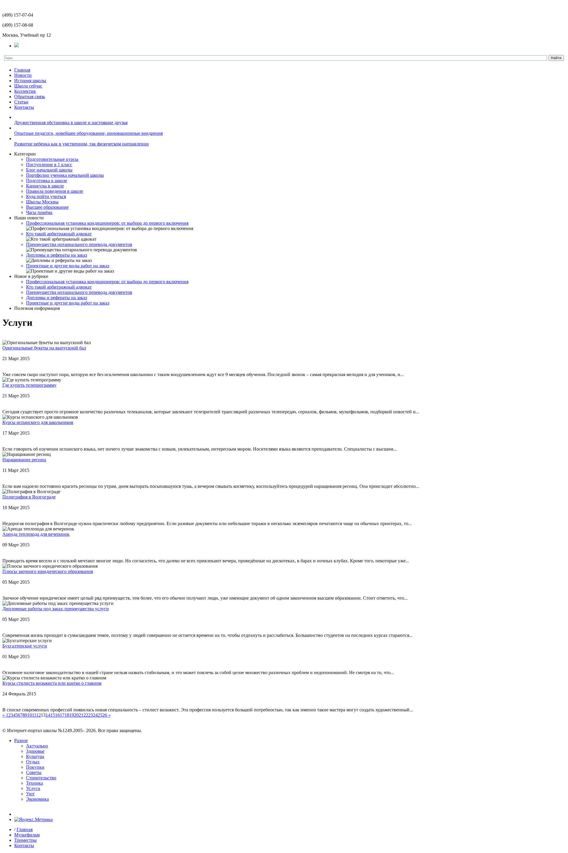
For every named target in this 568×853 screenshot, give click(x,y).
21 (81, 715)
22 (85, 715)
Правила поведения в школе (54, 191)
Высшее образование (47, 207)
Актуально (37, 745)
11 (34, 715)
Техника (34, 783)
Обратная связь (29, 96)
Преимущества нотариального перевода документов (79, 244)
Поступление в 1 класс (49, 164)
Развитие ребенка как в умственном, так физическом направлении (81, 143)
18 (66, 715)
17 (62, 715)
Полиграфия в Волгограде (29, 496)
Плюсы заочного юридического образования (47, 571)
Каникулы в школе (45, 185)
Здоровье (35, 751)
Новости (23, 75)
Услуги (33, 788)
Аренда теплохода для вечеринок (36, 534)
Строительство (41, 777)
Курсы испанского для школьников (37, 422)
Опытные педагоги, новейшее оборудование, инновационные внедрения (88, 133)
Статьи (21, 101)
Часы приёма (39, 212)
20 (76, 715)
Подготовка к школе (46, 180)
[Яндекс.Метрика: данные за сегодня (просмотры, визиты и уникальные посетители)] (33, 819)
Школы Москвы (42, 201)
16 (57, 715)
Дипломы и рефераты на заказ (56, 255)
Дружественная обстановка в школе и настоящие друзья (71, 122)
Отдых (33, 761)
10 (29, 715)
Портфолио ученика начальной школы (65, 175)
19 (71, 715)
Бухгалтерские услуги (24, 645)
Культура (35, 756)
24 (95, 715)
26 (104, 715)
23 (90, 715)
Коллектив (25, 91)
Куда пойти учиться (46, 196)
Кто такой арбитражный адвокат (59, 233)
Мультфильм (27, 834)
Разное (21, 740)
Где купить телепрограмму (29, 385)
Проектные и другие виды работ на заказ (67, 265)
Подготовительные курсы (52, 159)
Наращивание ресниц (24, 459)
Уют (30, 793)
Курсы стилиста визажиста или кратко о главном (51, 683)
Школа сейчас (28, 85)
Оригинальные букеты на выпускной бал (44, 347)
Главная (22, 69)
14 (48, 715)
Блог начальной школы (49, 169)
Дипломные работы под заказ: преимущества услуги (55, 608)
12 (38, 715)
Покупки (35, 767)
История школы (30, 80)
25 (100, 715)
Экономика (37, 799)
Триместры (25, 840)
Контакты (24, 107)
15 (52, 715)
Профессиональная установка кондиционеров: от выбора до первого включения (107, 223)
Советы (33, 772)
